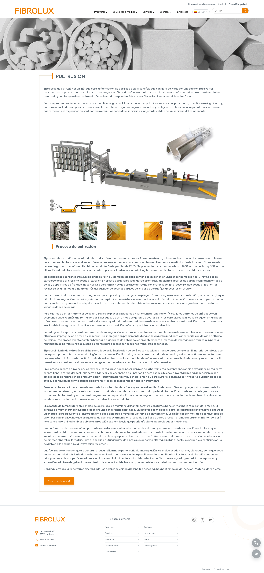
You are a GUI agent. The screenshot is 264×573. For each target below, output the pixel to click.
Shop (231, 4)
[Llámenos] (256, 542)
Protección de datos (221, 569)
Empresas (182, 11)
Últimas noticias (194, 4)
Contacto (222, 4)
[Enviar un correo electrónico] (256, 553)
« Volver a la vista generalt (58, 481)
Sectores (165, 11)
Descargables (209, 4)
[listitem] (63, 533)
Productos (99, 11)
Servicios (147, 11)
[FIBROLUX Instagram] (202, 520)
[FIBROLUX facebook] (194, 520)
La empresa (149, 533)
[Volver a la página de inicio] (34, 12)
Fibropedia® (241, 4)
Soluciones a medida (124, 11)
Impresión (206, 569)
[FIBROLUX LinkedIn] (211, 520)
